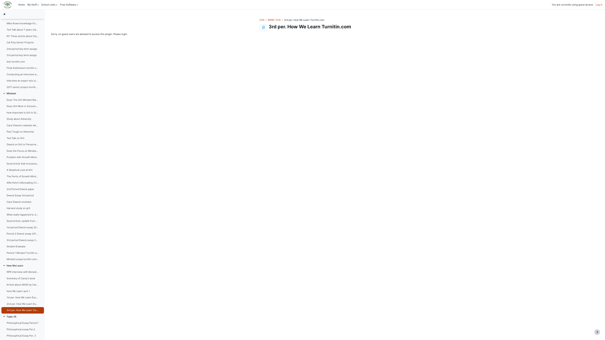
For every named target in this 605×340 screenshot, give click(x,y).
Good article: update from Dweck (23, 220)
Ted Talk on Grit (15, 138)
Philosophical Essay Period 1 (22, 322)
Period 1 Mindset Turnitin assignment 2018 (23, 252)
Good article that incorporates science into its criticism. (23, 163)
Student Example (16, 246)
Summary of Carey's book (21, 278)
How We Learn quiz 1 (18, 291)
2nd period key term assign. (22, 48)
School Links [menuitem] (48, 4)
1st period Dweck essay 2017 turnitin (23, 227)
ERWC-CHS (274, 19)
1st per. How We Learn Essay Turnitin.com (23, 297)
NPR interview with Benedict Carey (23, 271)
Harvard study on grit (18, 208)
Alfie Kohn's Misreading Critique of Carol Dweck (23, 182)
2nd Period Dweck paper (20, 189)
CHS (262, 19)
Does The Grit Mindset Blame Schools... (23, 99)
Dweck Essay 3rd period (20, 195)
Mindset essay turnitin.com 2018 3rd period (23, 259)
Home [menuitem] (21, 4)
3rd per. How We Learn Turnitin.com (23, 310)
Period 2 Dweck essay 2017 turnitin (23, 233)
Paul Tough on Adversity (20, 131)
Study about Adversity (19, 118)
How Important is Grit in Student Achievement (23, 112)
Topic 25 (11, 316)
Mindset (11, 93)
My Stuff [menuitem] (32, 4)
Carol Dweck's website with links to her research (23, 125)
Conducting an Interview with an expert (23, 74)
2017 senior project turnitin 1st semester (23, 87)
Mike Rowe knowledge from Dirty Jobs (23, 23)
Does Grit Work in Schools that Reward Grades (23, 106)
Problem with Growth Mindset (23, 157)
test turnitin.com (16, 61)
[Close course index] (4, 14)
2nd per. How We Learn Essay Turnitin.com (23, 303)
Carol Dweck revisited (19, 201)
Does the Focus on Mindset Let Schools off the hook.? (23, 150)
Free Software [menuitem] (68, 4)
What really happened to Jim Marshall (23, 214)
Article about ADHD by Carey (23, 284)
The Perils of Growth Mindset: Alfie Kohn (23, 176)
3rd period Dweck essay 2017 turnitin (23, 240)
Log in (599, 4)
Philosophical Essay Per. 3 (21, 335)
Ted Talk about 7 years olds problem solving (23, 29)
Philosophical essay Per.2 (21, 329)
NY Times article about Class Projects (23, 36)
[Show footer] (597, 332)
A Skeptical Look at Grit (19, 169)
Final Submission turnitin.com (23, 67)
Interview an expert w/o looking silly (23, 80)
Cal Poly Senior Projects (20, 42)
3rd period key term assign (22, 55)
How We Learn (15, 265)
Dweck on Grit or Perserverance (23, 144)
